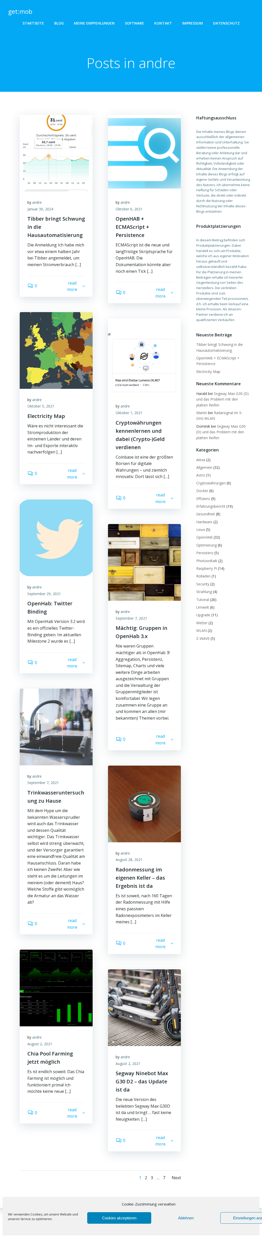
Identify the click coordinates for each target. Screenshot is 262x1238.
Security (202, 584)
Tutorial (202, 599)
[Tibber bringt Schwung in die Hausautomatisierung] (56, 152)
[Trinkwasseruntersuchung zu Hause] (56, 726)
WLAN (201, 630)
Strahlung (204, 591)
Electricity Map (208, 371)
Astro (200, 475)
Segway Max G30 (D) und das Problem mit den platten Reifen (222, 399)
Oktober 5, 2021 (40, 406)
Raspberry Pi (206, 568)
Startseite (33, 23)
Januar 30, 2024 (40, 209)
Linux (200, 529)
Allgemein (204, 467)
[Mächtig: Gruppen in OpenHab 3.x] (144, 562)
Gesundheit (205, 514)
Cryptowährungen (211, 483)
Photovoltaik (206, 560)
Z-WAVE (203, 638)
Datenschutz (226, 23)
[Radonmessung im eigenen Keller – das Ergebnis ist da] (144, 803)
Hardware (204, 521)
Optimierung (206, 545)
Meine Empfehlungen (94, 23)
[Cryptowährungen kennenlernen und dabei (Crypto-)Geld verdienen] (144, 356)
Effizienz (203, 498)
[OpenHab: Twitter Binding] (56, 537)
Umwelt (202, 607)
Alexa (200, 459)
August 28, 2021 (129, 859)
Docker (202, 490)
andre (37, 202)
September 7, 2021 (131, 618)
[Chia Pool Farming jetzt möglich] (56, 987)
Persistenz (204, 552)
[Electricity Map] (56, 350)
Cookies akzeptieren (119, 1218)
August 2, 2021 (39, 1043)
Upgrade (203, 614)
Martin (201, 412)
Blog (59, 23)
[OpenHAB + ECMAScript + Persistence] (144, 152)
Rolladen (203, 576)
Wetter (202, 622)
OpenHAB (204, 537)
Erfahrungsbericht (210, 506)
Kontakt (163, 23)
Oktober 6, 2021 (129, 209)
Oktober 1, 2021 (129, 412)
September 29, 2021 (44, 593)
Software (134, 23)
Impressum (192, 23)
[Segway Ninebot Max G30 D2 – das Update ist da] (144, 1007)
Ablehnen (186, 1218)
